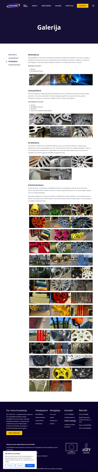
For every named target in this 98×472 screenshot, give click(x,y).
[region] (20, 460)
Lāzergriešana (13, 58)
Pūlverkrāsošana (40, 417)
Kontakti (82, 6)
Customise (10, 465)
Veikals (34, 6)
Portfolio (69, 6)
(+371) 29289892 (69, 414)
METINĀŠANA (39, 414)
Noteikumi (67, 427)
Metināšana (12, 55)
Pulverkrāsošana (14, 65)
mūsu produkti (14, 433)
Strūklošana (13, 61)
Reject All (20, 465)
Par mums (26, 5)
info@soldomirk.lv (69, 417)
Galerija (58, 6)
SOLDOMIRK (40, 468)
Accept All (29, 465)
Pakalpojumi (46, 6)
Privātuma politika (69, 424)
